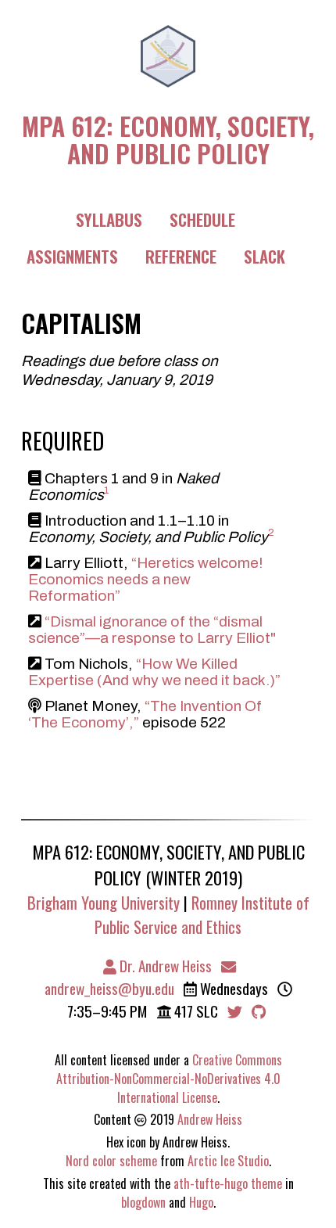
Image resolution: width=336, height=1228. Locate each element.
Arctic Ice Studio (228, 1160)
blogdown (143, 1202)
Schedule (202, 219)
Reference (180, 256)
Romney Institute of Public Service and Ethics (202, 914)
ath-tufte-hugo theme (227, 1183)
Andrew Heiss (209, 1119)
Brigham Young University (103, 902)
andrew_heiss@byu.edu (109, 988)
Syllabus (109, 219)
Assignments (72, 256)
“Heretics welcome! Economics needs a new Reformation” (145, 579)
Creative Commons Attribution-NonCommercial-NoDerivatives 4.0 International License (169, 1078)
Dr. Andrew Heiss (164, 965)
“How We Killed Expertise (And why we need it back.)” (154, 671)
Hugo (201, 1202)
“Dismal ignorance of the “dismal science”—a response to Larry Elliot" (152, 629)
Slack (264, 256)
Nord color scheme (111, 1160)
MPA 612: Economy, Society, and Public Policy (168, 137)
